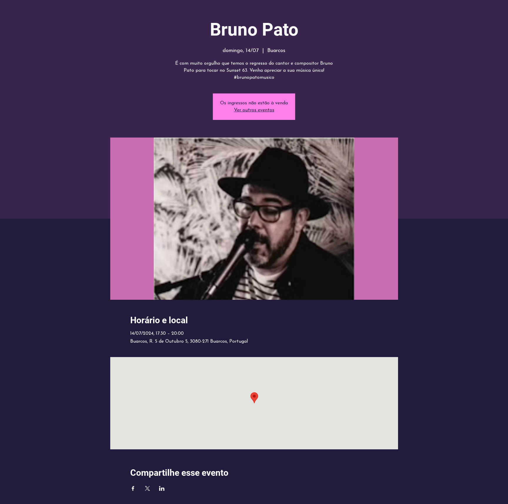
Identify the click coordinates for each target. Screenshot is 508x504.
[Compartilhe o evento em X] (147, 488)
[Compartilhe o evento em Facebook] (133, 488)
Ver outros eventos (254, 110)
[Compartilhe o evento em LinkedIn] (162, 488)
